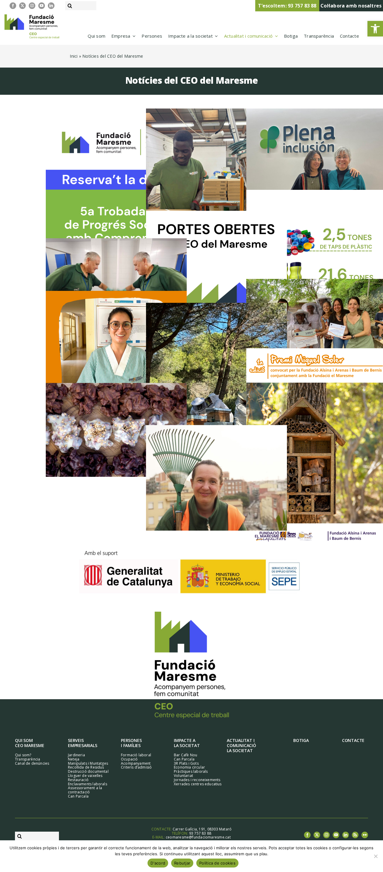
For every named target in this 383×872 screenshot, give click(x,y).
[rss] (355, 835)
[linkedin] (51, 5)
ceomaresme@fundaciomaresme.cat (198, 837)
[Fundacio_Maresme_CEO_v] (191, 614)
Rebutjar (182, 863)
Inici (73, 56)
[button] (375, 28)
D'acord (158, 863)
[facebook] (13, 5)
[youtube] (41, 5)
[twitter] (22, 5)
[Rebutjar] (376, 856)
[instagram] (32, 5)
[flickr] (364, 835)
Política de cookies (217, 863)
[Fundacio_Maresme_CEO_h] (31, 16)
